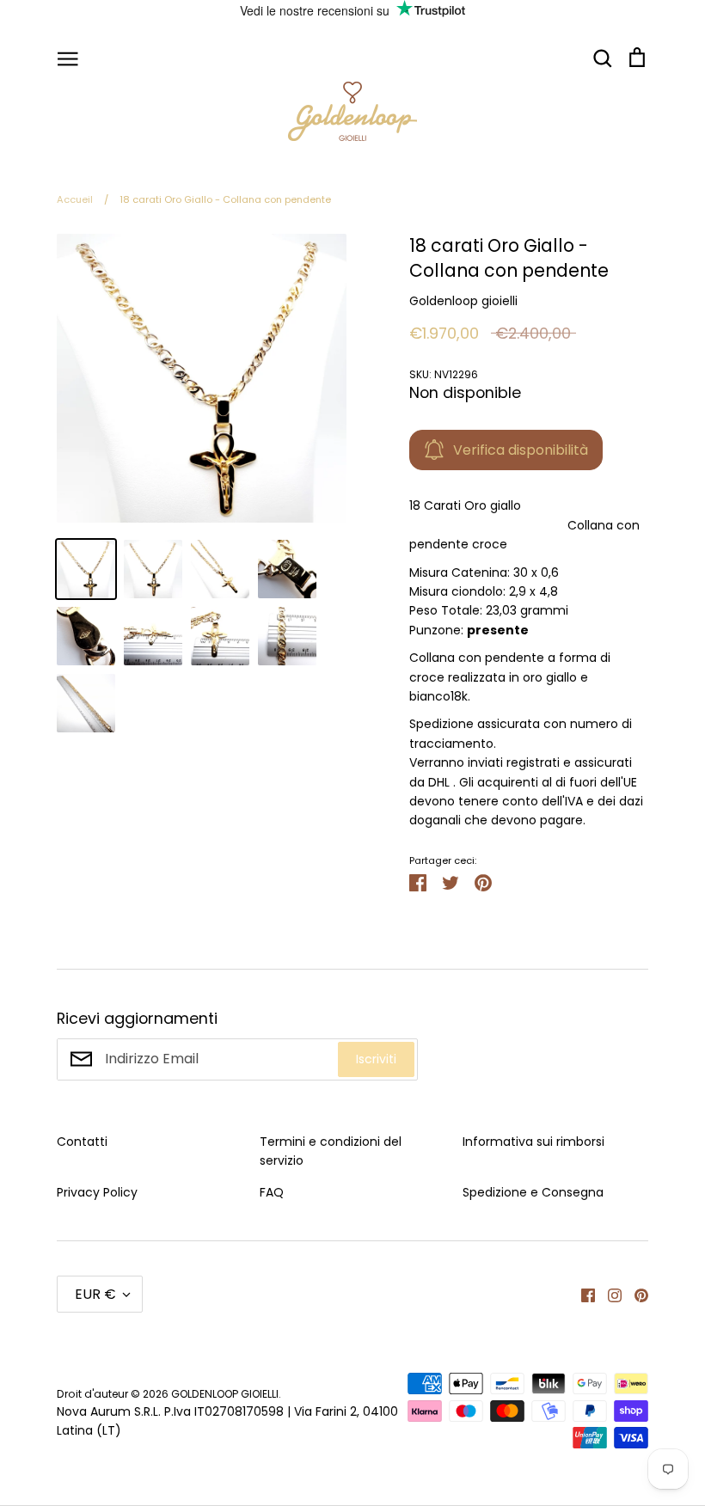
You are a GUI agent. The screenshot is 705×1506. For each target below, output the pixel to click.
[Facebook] (581, 1293)
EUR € (95, 1294)
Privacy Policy (97, 1192)
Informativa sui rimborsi (533, 1141)
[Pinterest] (635, 1293)
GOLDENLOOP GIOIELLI (225, 1394)
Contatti (82, 1141)
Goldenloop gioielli (463, 300)
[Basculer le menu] (68, 57)
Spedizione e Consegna (533, 1192)
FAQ (272, 1192)
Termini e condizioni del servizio (331, 1151)
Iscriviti (376, 1059)
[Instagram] (608, 1293)
